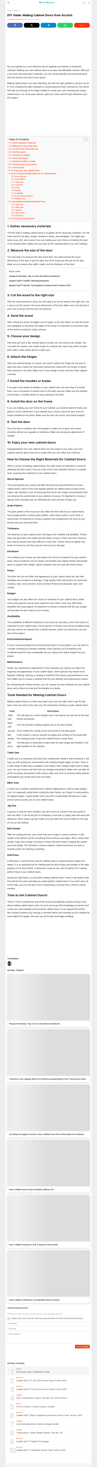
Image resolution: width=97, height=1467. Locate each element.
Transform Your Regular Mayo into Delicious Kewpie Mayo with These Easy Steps (47, 1079)
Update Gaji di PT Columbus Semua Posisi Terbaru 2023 (41, 1389)
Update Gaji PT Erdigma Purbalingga (32, 1441)
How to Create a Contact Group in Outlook (35, 1406)
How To (16, 10)
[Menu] (8, 3)
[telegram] (48, 25)
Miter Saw (19, 207)
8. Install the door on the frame (24, 164)
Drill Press (19, 216)
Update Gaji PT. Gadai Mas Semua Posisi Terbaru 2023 (40, 1450)
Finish (17, 188)
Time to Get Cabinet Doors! (23, 218)
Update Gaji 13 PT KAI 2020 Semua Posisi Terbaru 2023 (41, 1380)
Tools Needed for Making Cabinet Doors (28, 201)
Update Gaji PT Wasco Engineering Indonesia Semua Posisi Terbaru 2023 (49, 1415)
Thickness (19, 182)
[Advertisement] (48, 46)
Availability (19, 193)
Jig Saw (18, 210)
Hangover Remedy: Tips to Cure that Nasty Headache (34, 276)
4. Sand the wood (17, 152)
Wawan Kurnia (15, 19)
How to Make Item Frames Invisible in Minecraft (31, 1189)
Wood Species (20, 176)
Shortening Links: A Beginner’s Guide (32, 1372)
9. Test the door (17, 167)
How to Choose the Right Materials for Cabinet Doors (33, 173)
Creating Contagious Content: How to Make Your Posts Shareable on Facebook (46, 1134)
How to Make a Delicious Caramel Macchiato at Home (34, 1300)
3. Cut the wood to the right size (24, 149)
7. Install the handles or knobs (22, 161)
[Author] (9, 964)
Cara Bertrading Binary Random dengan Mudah (37, 1424)
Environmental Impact (24, 196)
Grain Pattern (20, 179)
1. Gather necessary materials (23, 143)
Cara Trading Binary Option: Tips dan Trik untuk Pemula (41, 1398)
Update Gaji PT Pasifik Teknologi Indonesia (29, 281)
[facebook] (15, 25)
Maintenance (20, 199)
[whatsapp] (65, 25)
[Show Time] (41, 20)
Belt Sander (20, 213)
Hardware (19, 185)
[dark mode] (89, 3)
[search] (84, 3)
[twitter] (31, 25)
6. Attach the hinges (19, 158)
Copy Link (82, 25)
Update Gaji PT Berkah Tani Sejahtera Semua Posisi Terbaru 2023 (40, 285)
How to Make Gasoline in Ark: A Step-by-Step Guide (33, 1244)
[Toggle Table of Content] (84, 139)
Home (9, 10)
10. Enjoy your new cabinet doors (25, 170)
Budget (18, 190)
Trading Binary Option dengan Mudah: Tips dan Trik (39, 1433)
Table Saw (19, 204)
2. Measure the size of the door (23, 146)
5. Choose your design (20, 155)
